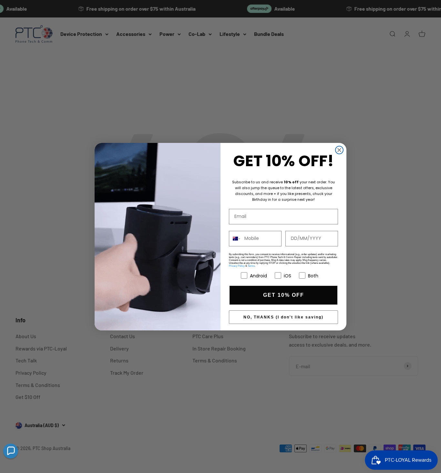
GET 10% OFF (283, 295)
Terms (251, 265)
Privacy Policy (237, 265)
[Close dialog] (339, 150)
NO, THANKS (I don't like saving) (283, 317)
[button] (10, 451)
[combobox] (235, 238)
